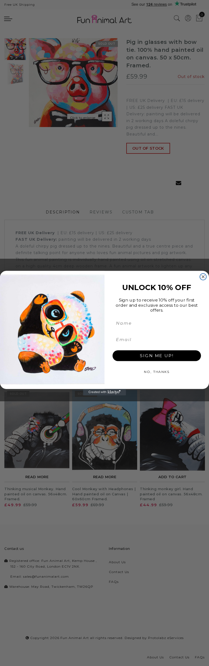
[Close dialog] (203, 276)
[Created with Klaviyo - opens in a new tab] (104, 392)
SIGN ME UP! (156, 355)
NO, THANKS (157, 371)
